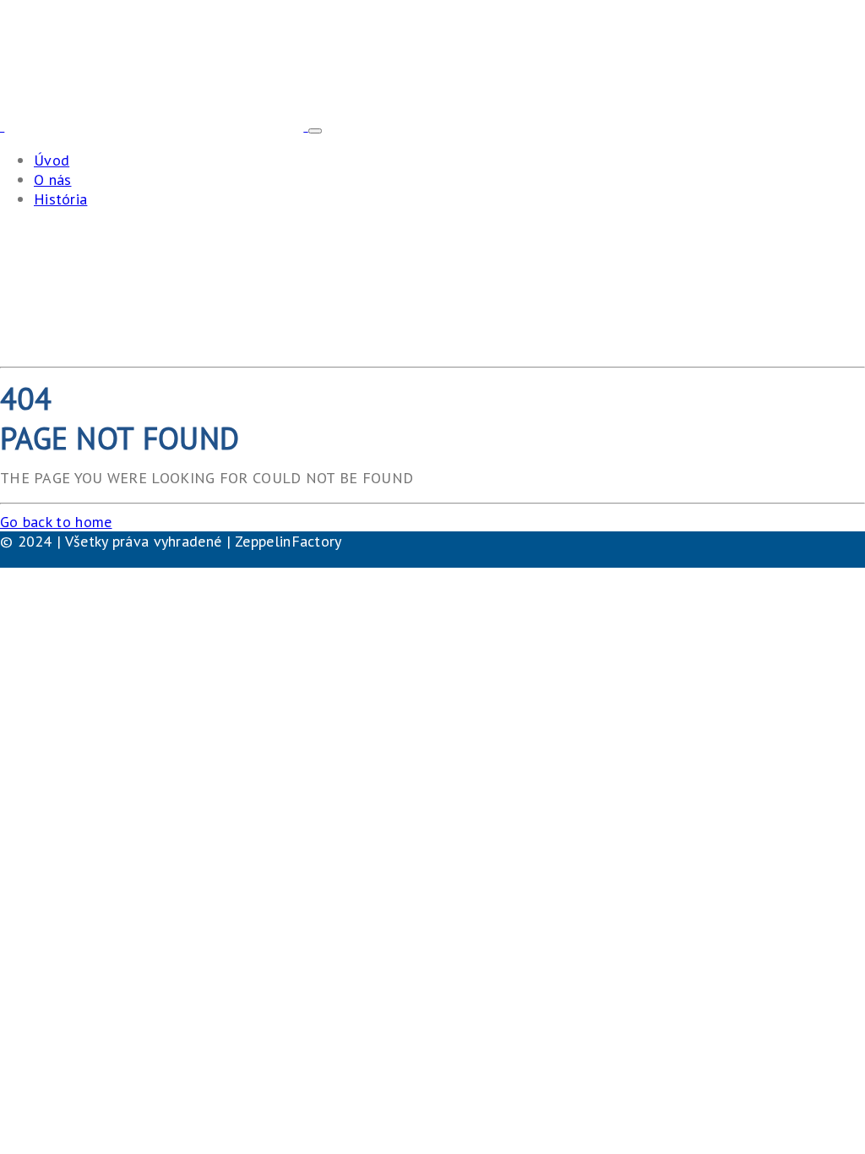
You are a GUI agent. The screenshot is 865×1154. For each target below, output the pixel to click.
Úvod (51, 160)
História (60, 199)
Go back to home (56, 521)
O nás (53, 179)
